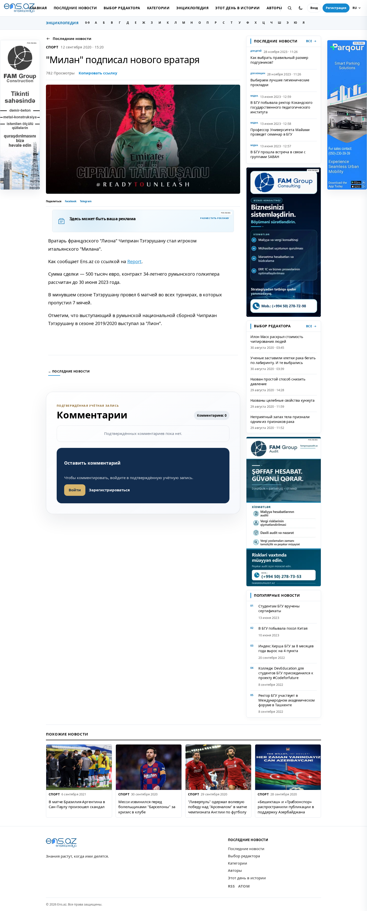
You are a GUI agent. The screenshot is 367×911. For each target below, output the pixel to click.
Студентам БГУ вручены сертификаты (279, 608)
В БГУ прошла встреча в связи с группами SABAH (277, 154)
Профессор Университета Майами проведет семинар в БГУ (280, 132)
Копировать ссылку (98, 72)
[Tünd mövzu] (301, 8)
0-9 (87, 22)
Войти (75, 489)
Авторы (274, 7)
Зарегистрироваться (109, 489)
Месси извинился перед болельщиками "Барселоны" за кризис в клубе (146, 806)
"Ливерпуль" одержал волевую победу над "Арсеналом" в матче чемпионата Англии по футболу (217, 806)
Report (134, 261)
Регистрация (336, 8)
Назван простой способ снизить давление (277, 381)
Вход (314, 8)
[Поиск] (290, 8)
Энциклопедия (192, 7)
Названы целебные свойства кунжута (282, 400)
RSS (231, 886)
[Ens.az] (19, 8)
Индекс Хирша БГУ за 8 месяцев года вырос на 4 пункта (286, 648)
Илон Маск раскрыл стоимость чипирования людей (276, 339)
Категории (158, 7)
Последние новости (75, 7)
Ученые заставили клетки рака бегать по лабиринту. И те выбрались (283, 360)
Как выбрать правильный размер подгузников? (279, 60)
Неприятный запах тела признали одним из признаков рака (279, 419)
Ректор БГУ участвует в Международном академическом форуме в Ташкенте (286, 700)
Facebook (70, 201)
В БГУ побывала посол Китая (283, 628)
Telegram (86, 201)
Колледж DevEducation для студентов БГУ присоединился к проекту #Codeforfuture (285, 673)
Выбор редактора (122, 7)
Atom (244, 886)
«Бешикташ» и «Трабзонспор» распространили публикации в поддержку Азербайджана (286, 806)
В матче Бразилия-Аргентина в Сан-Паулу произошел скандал (77, 804)
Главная (38, 7)
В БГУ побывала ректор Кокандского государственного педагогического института (281, 107)
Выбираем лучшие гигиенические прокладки (279, 82)
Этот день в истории (237, 7)
